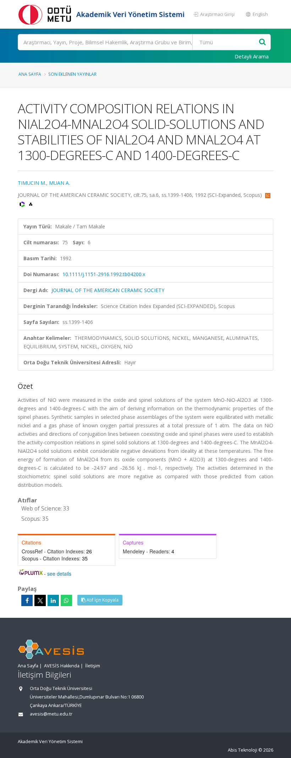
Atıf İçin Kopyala (102, 600)
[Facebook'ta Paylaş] (27, 600)
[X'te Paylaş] (40, 600)
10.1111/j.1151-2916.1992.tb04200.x (103, 274)
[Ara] (262, 42)
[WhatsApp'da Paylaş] (66, 600)
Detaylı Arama (252, 56)
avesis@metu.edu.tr (51, 714)
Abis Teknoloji (242, 750)
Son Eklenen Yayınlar (72, 74)
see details (59, 573)
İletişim (92, 666)
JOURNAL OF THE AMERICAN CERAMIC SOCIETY (107, 290)
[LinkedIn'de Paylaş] (53, 600)
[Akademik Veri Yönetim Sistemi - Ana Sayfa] (46, 14)
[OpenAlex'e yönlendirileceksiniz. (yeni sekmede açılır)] (30, 203)
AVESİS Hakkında (61, 666)
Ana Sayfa (29, 74)
